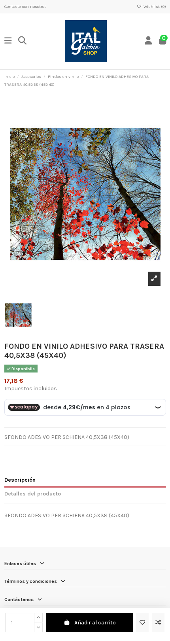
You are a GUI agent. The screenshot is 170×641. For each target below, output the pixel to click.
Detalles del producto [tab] (32, 493)
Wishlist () (154, 6)
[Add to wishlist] (142, 622)
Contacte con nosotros (25, 6)
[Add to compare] (158, 622)
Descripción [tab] (20, 479)
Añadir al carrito (95, 622)
